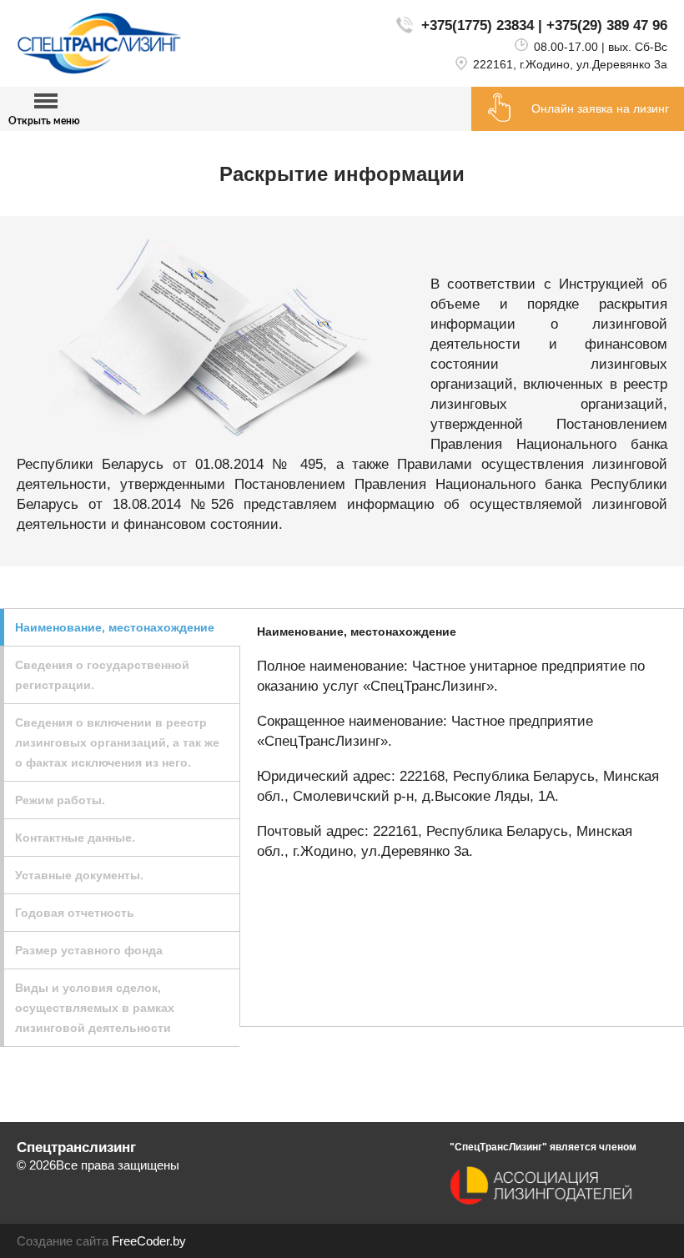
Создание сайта (62, 1241)
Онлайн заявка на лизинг (600, 108)
